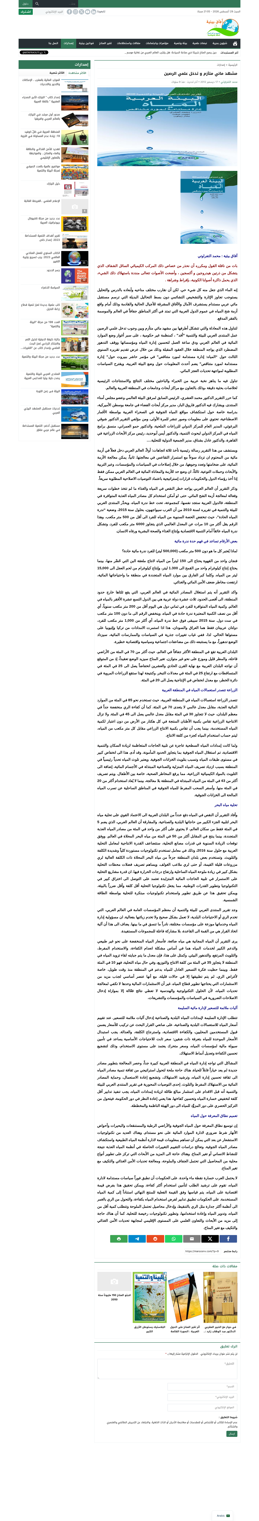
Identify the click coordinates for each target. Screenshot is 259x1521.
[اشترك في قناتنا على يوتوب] (87, 11)
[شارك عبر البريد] (192, 1239)
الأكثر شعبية (56, 72)
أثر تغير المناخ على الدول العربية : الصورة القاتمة (185, 1329)
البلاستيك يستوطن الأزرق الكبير (149, 1329)
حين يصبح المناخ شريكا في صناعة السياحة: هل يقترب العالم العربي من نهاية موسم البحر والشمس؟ (163, 52)
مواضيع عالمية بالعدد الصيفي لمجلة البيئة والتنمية (43, 168)
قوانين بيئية (86, 43)
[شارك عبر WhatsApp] (173, 1239)
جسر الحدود (53, 270)
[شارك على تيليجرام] (137, 1239)
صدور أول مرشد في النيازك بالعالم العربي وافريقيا (44, 116)
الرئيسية (235, 43)
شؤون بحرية (220, 43)
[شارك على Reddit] (155, 1239)
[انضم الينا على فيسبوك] (69, 11)
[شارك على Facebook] (228, 1239)
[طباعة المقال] (119, 1239)
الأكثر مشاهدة (77, 73)
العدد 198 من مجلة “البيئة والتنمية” (45, 324)
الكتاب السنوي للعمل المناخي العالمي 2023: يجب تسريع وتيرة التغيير (41, 257)
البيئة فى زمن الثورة (48, 391)
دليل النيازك (53, 183)
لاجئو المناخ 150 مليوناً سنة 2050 (114, 1297)
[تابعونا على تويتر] (81, 11)
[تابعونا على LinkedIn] (93, 11)
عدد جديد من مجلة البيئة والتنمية (41, 356)
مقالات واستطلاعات (128, 43)
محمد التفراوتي (229, 82)
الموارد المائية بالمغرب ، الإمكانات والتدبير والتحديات (41, 82)
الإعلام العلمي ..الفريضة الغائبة (42, 201)
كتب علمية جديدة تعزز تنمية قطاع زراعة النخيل (40, 307)
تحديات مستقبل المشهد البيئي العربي (42, 410)
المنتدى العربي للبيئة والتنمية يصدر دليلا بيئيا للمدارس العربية (42, 376)
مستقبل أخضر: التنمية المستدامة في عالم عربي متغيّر (41, 428)
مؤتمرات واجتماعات (157, 43)
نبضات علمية (199, 43)
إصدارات (69, 43)
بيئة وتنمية (180, 43)
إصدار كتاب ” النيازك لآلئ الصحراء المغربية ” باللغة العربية (41, 99)
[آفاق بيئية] (129, 27)
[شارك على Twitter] (210, 1239)
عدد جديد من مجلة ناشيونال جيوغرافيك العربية (44, 220)
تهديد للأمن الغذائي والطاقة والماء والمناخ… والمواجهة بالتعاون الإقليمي (43, 153)
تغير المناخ (105, 43)
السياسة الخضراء (50, 287)
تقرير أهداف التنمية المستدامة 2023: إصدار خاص (42, 237)
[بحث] (37, 4)
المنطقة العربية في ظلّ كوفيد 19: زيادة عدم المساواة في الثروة (40, 134)
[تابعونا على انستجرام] (75, 11)
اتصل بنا (53, 43)
